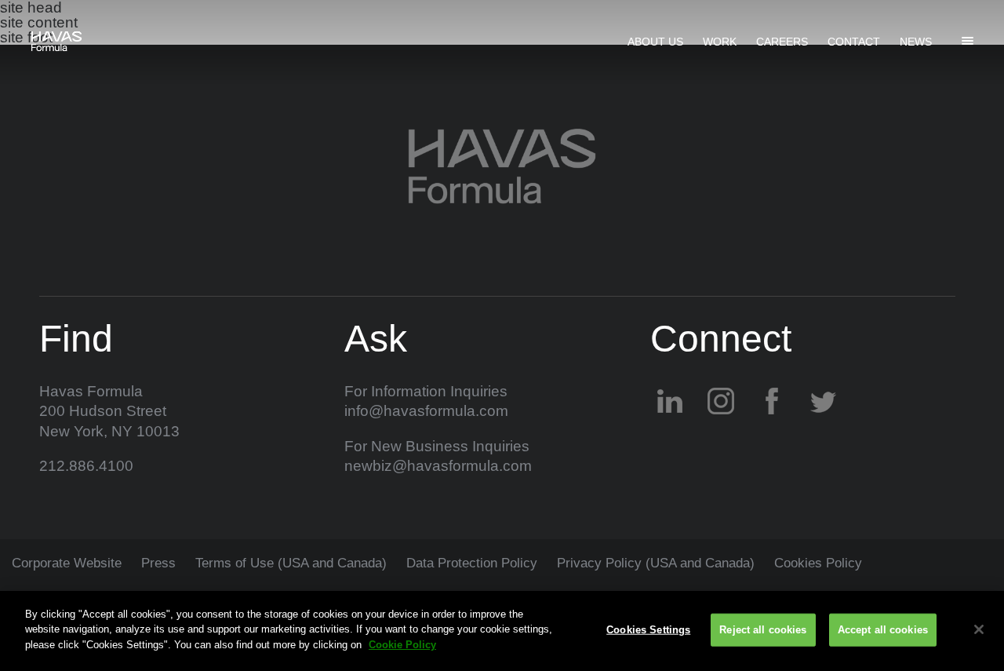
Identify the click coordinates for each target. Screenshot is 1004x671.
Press (158, 563)
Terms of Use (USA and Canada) (291, 563)
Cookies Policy (818, 563)
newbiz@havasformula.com (438, 466)
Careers (782, 41)
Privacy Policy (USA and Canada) (656, 563)
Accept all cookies (883, 630)
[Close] (979, 629)
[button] (967, 40)
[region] (502, 631)
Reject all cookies (762, 630)
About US (655, 41)
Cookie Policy (402, 645)
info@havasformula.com (426, 411)
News (916, 41)
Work (720, 41)
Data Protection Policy (471, 563)
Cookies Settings (648, 630)
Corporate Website (67, 563)
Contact (854, 41)
